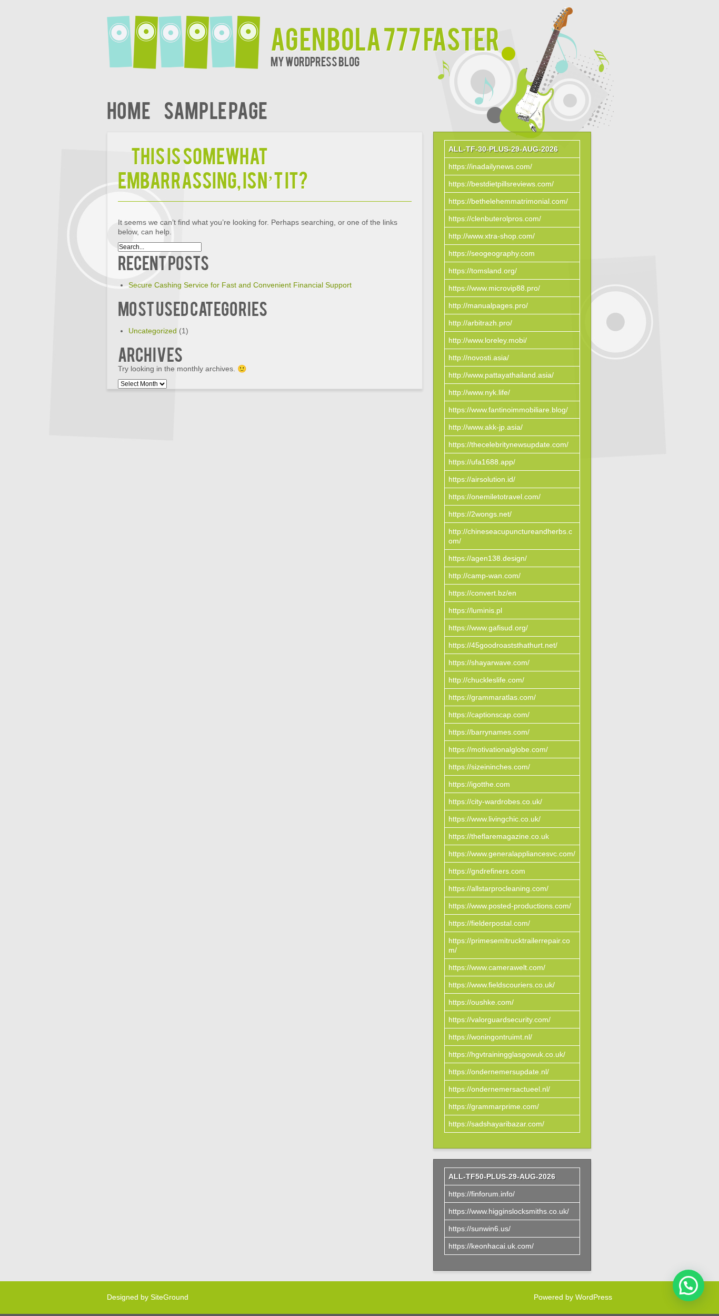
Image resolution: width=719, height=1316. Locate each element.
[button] (688, 1285)
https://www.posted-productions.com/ (509, 906)
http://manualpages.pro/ (488, 305)
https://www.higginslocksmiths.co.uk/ (508, 1211)
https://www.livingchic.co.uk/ (494, 819)
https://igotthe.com (479, 784)
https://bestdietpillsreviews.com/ (501, 184)
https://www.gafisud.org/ (488, 628)
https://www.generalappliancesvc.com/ (511, 853)
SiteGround (169, 1297)
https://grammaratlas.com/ (492, 697)
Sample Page (215, 109)
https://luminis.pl (475, 610)
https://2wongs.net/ (480, 514)
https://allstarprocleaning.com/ (498, 888)
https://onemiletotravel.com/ (494, 496)
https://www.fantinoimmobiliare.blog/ (508, 409)
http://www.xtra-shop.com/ (491, 236)
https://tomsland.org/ (482, 270)
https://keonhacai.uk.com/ (491, 1246)
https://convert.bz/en (482, 593)
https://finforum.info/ (481, 1194)
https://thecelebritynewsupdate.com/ (508, 444)
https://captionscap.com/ (489, 714)
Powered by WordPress (573, 1297)
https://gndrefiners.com (486, 871)
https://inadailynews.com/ (490, 166)
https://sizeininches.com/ (489, 767)
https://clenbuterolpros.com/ (494, 218)
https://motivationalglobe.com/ (498, 749)
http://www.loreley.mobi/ (487, 340)
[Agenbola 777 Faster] (189, 35)
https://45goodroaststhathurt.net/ (502, 645)
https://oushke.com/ (481, 1002)
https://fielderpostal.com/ (489, 923)
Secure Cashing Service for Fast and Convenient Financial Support (240, 285)
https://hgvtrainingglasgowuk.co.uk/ (506, 1054)
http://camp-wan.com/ (484, 575)
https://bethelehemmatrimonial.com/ (508, 201)
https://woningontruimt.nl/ (490, 1037)
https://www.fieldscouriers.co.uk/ (501, 985)
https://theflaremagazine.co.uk (498, 836)
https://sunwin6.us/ (479, 1228)
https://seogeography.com (491, 253)
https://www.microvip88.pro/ (494, 288)
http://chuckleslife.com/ (486, 680)
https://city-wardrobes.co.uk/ (495, 801)
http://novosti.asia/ (478, 357)
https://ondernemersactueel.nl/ (499, 1089)
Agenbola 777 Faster (385, 37)
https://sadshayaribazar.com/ (496, 1124)
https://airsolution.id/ (481, 479)
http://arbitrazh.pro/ (480, 323)
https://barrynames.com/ (489, 732)
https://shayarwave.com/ (489, 662)
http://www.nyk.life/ (479, 392)
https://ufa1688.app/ (481, 462)
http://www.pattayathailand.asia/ (501, 375)
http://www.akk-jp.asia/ (485, 427)
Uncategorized (152, 330)
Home (129, 109)
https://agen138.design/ (487, 558)
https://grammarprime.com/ (493, 1106)
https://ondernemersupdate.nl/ (498, 1071)
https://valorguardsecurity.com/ (499, 1019)
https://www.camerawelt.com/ (496, 967)
